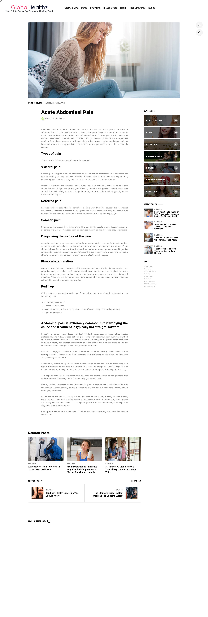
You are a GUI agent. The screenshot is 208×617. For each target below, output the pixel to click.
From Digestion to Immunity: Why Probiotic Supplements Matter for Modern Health (82, 469)
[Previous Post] (37, 493)
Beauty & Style (150, 281)
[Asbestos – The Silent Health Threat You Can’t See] (46, 449)
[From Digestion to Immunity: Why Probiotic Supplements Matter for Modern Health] (84, 449)
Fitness (147, 274)
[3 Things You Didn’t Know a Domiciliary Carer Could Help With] (123, 449)
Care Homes (149, 276)
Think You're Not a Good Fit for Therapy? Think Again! (166, 238)
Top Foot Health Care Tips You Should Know (62, 494)
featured (148, 269)
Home (30, 103)
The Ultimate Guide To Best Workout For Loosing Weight (108, 494)
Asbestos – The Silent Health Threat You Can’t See (44, 468)
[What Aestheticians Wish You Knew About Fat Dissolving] (148, 225)
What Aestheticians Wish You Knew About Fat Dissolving (165, 226)
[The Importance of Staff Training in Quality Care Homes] (148, 249)
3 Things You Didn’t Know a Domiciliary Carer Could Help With (120, 469)
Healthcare (148, 279)
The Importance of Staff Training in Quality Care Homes (165, 251)
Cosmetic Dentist (151, 271)
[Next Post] (131, 493)
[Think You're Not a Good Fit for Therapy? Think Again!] (148, 237)
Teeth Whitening (150, 284)
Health (39, 103)
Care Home (149, 266)
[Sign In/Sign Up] (199, 25)
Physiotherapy (150, 286)
